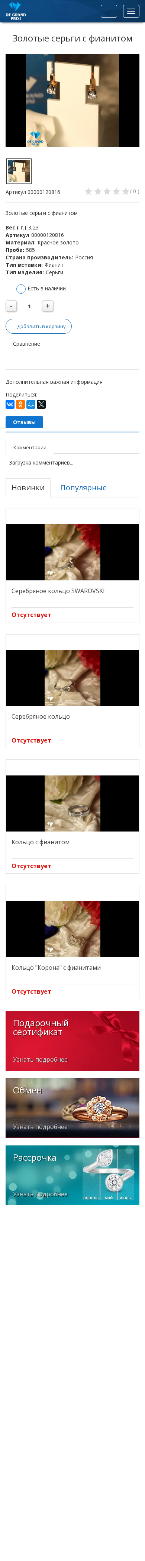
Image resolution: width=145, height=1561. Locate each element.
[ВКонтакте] (10, 404)
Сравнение (26, 343)
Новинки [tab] (28, 487)
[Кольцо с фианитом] (72, 803)
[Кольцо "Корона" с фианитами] (72, 929)
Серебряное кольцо (41, 716)
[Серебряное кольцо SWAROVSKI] (72, 552)
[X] (41, 404)
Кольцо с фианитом (41, 842)
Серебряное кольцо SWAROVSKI (58, 591)
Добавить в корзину (41, 326)
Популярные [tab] (83, 487)
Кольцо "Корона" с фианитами (56, 967)
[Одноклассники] (20, 404)
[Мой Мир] (30, 404)
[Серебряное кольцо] (72, 678)
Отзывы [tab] (24, 422)
